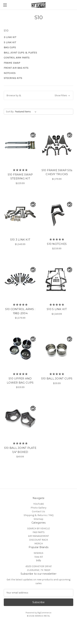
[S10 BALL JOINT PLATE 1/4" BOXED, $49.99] (20, 418)
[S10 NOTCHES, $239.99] (57, 214)
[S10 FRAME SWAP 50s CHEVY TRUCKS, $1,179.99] (57, 145)
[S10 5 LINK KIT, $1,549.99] (57, 279)
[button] (38, 95)
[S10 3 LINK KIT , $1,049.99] (20, 214)
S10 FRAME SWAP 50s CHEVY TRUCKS (57, 172)
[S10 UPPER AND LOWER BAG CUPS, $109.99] (20, 349)
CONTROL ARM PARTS (17, 57)
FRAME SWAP (12, 62)
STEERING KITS (13, 78)
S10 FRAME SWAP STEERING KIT (20, 176)
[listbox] (26, 111)
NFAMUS (38, 553)
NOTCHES (10, 73)
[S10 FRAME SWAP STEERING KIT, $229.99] (20, 145)
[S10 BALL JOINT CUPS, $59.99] (57, 349)
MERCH (38, 543)
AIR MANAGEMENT (38, 536)
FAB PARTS (39, 532)
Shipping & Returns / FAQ (39, 515)
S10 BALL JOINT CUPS (57, 378)
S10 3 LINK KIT (20, 239)
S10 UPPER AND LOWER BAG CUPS (20, 380)
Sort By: (10, 111)
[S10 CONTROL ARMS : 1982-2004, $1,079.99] (20, 279)
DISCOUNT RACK (38, 539)
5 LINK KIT (10, 42)
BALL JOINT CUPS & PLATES (20, 52)
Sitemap (38, 519)
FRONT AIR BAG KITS (16, 67)
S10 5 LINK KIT (57, 309)
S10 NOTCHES (57, 244)
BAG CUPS (10, 47)
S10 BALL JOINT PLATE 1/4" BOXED (20, 450)
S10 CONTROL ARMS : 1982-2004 (20, 311)
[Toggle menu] (5, 5)
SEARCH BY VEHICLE (38, 528)
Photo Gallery (38, 507)
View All (38, 556)
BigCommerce (44, 612)
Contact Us (38, 511)
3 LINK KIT (10, 37)
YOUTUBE (38, 503)
